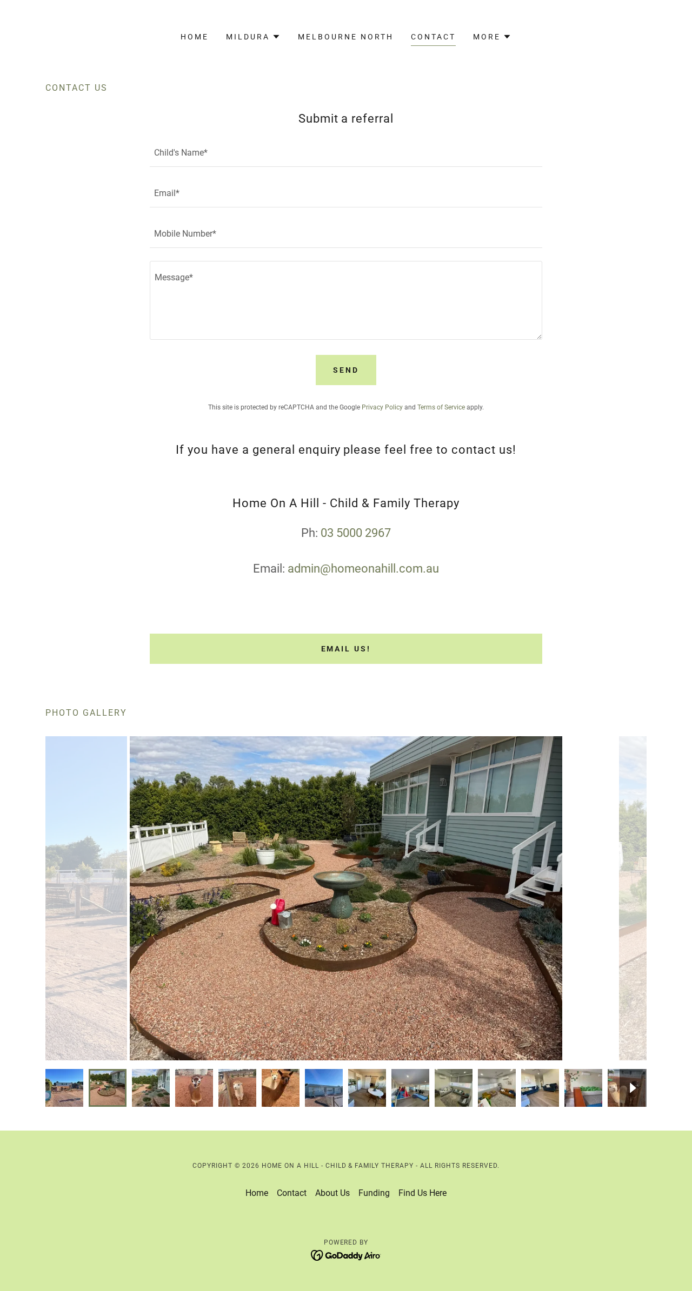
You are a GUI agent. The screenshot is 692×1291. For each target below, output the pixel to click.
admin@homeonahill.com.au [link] (363, 568)
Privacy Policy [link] (382, 407)
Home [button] (256, 1193)
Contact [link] (433, 36)
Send (346, 370)
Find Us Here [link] (422, 1193)
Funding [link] (374, 1193)
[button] (253, 36)
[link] (346, 1254)
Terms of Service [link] (441, 407)
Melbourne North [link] (346, 36)
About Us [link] (332, 1193)
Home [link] (195, 36)
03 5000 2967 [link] (356, 533)
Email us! (346, 648)
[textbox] (346, 153)
